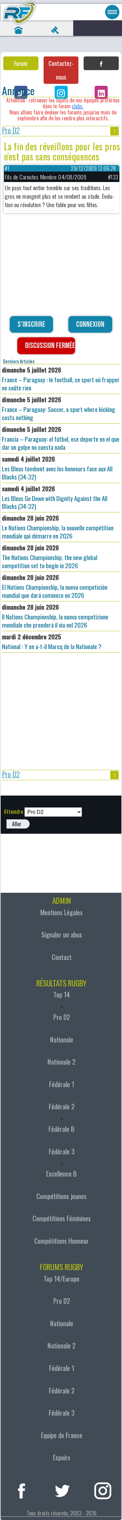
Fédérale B (61, 1129)
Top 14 (61, 994)
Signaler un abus (61, 934)
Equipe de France (61, 1435)
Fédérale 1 (61, 1084)
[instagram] (103, 1489)
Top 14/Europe (61, 1279)
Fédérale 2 (62, 1106)
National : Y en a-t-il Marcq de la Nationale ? (52, 641)
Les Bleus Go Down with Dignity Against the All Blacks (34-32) (54, 497)
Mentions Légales (61, 912)
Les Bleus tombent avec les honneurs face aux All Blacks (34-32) (57, 467)
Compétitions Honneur (61, 1241)
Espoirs (61, 1457)
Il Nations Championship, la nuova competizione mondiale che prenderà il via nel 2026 (55, 616)
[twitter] (62, 1489)
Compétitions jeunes (61, 1196)
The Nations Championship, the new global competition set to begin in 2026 (49, 556)
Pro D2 (11, 131)
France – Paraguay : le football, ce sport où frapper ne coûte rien (61, 378)
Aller (16, 824)
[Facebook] (101, 63)
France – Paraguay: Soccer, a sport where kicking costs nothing (58, 408)
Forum (20, 63)
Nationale (61, 1039)
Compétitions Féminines (62, 1218)
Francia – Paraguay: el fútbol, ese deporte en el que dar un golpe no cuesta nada (60, 438)
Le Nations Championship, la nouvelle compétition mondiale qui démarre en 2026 (58, 526)
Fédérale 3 (62, 1151)
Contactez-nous (61, 70)
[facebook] (21, 1489)
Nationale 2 (61, 1062)
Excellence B (61, 1174)
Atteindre (13, 811)
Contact (62, 957)
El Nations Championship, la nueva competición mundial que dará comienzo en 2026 (54, 586)
